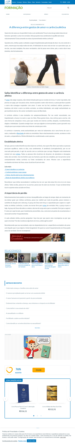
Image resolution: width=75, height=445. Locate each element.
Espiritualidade (33, 20)
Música (29, 2)
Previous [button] (5, 399)
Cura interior (42, 20)
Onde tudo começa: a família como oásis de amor (22, 288)
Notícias (25, 2)
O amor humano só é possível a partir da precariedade (24, 298)
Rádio (64, 2)
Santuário (38, 2)
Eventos (14, 2)
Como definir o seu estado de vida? (17, 308)
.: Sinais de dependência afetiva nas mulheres (19, 178)
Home (8, 14)
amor (8, 100)
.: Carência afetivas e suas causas (15, 172)
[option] (23, 399)
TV (61, 2)
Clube (33, 2)
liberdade (20, 133)
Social (50, 2)
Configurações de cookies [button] (9, 441)
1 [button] (33, 415)
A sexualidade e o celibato (14, 313)
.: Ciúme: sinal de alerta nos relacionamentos (19, 175)
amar (45, 205)
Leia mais (63, 437)
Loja (68, 2)
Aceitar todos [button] (31, 441)
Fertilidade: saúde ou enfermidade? (18, 318)
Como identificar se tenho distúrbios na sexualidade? (23, 323)
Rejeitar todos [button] (22, 441)
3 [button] (41, 415)
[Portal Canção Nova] (8, 2)
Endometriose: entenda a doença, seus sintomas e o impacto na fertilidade (30, 303)
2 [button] (37, 415)
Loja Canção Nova (13, 380)
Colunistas (65, 14)
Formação (19, 2)
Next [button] (69, 399)
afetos (18, 154)
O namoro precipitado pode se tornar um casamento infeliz (25, 293)
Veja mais (37, 327)
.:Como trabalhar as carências (14, 169)
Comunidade (44, 2)
